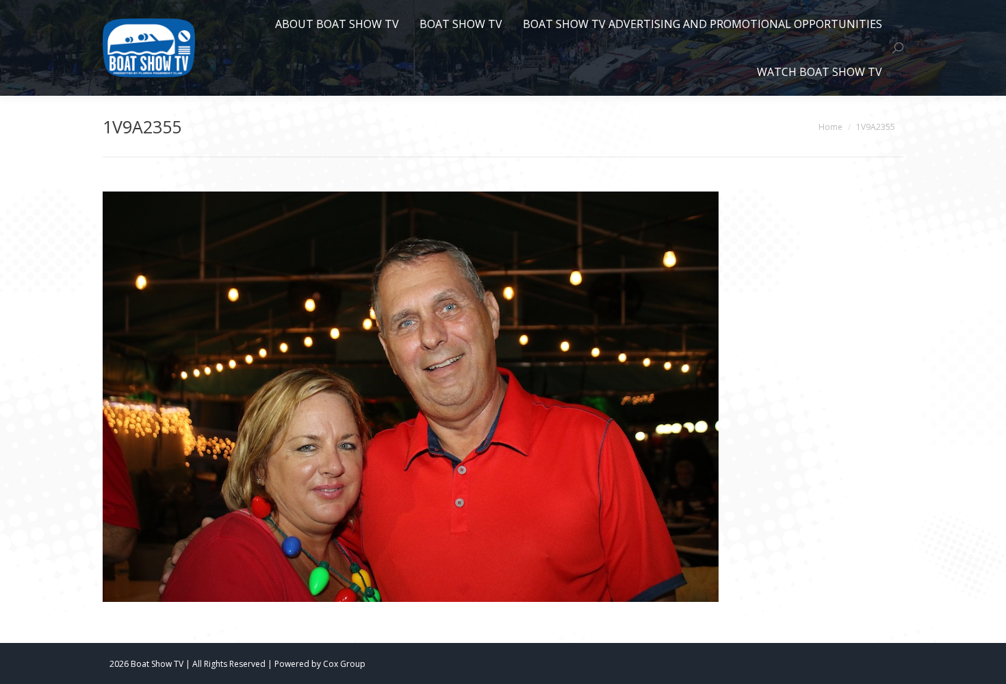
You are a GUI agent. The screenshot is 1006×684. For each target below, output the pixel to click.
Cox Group (344, 664)
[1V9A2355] (503, 397)
